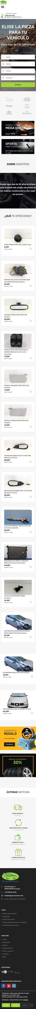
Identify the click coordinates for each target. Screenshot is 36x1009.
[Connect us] (3, 986)
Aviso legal (6, 916)
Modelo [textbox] (8, 64)
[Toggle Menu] (2, 7)
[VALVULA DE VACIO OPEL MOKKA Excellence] (18, 587)
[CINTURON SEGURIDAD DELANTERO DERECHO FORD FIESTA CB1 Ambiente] (18, 622)
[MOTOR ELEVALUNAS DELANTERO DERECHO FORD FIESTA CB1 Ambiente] (18, 271)
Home (5, 939)
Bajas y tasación (8, 951)
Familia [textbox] (8, 71)
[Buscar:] (15, 17)
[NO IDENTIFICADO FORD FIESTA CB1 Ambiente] (18, 306)
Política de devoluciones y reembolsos (15, 922)
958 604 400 (10, 15)
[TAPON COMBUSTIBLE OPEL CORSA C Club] (18, 236)
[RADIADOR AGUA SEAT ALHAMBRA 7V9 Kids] (18, 700)
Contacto (6, 954)
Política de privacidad (9, 914)
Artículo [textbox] (9, 78)
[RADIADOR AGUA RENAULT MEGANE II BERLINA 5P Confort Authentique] (18, 552)
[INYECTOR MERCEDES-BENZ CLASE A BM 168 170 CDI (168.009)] (18, 517)
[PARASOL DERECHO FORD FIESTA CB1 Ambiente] (18, 412)
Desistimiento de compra (11, 925)
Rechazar (15, 1005)
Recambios (6, 942)
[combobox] (18, 57)
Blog (4, 957)
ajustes (25, 1000)
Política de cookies (9, 919)
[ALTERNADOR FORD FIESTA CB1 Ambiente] (18, 664)
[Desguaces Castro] (10, 2)
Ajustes (25, 1005)
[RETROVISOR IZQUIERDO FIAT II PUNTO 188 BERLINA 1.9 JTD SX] (18, 482)
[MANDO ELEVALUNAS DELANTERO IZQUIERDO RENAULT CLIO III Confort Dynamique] (18, 341)
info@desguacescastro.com (13, 895)
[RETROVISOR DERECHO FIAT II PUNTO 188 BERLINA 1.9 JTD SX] (18, 447)
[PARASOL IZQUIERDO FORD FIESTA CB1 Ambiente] (18, 377)
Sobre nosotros (7, 948)
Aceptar (6, 1005)
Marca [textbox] (8, 57)
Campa (5, 945)
